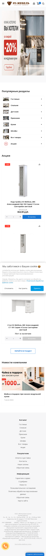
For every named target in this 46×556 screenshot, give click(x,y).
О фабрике (23, 481)
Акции (23, 447)
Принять (37, 288)
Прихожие (23, 434)
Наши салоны (23, 464)
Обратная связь (22, 468)
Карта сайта (23, 501)
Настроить (23, 288)
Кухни (23, 437)
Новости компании (14, 362)
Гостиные (23, 424)
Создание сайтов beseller (35, 554)
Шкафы (23, 441)
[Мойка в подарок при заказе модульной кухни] (23, 378)
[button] (18, 70)
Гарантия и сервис (22, 478)
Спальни (23, 428)
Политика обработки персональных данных (22, 492)
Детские (23, 431)
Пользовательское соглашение (23, 488)
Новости (22, 485)
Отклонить (8, 288)
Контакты (23, 461)
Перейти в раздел (23, 351)
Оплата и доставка (23, 458)
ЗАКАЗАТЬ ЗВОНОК (6, 546)
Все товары (23, 444)
